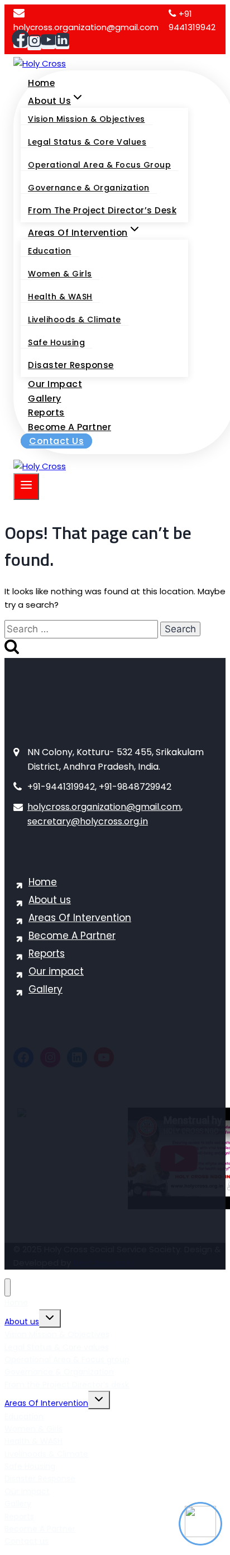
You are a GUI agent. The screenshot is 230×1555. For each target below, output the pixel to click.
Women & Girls (60, 273)
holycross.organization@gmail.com (104, 806)
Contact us (56, 441)
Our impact (55, 384)
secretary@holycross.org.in (87, 821)
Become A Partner (69, 427)
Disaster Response (71, 365)
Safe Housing (56, 342)
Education (49, 250)
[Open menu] (26, 486)
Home (41, 83)
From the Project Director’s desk (102, 210)
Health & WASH (60, 296)
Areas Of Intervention (79, 917)
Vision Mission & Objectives (86, 119)
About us (49, 900)
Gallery (44, 398)
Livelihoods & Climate (74, 319)
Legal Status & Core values (87, 141)
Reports (46, 412)
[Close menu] (7, 1288)
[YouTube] (48, 42)
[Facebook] (20, 41)
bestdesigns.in (103, 1262)
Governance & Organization (89, 187)
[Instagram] (34, 43)
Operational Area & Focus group (99, 164)
